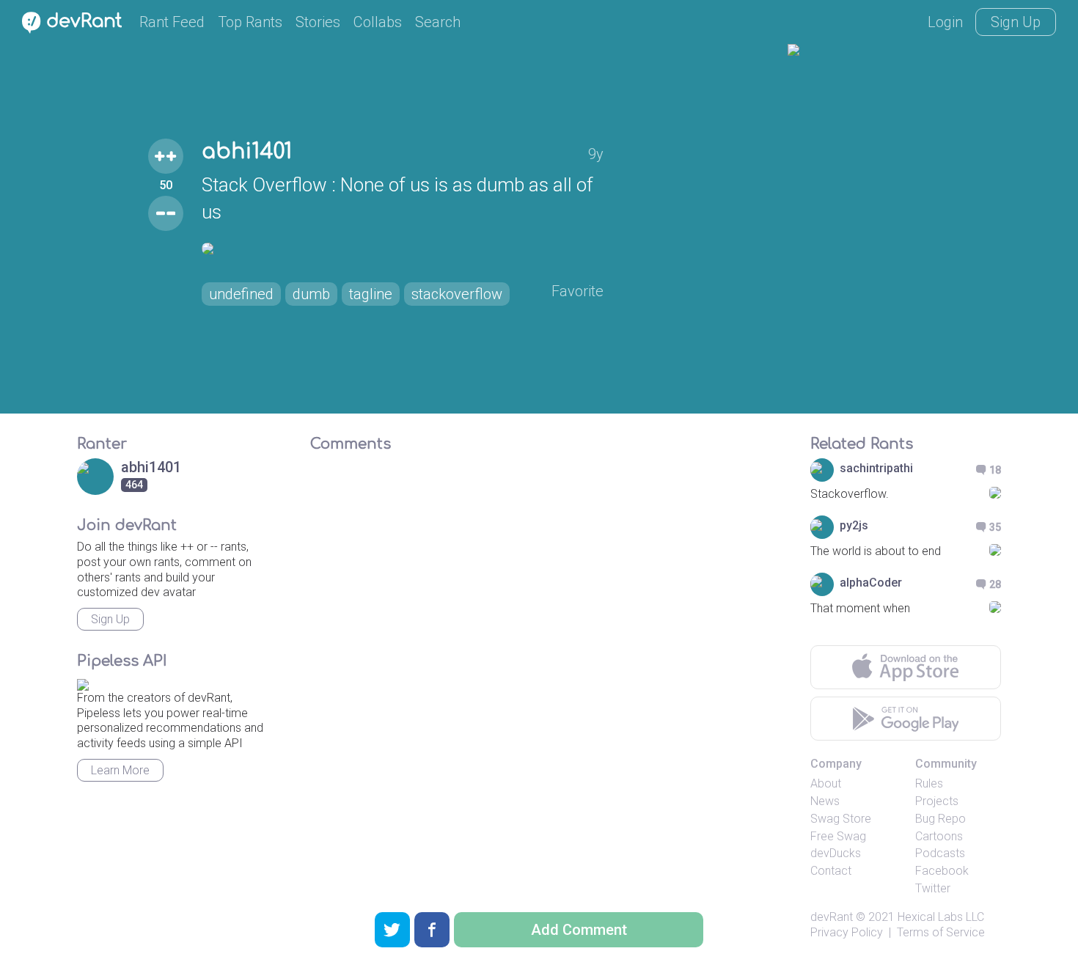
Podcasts (940, 853)
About (825, 783)
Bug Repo (940, 819)
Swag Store (840, 819)
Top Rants (250, 22)
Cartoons (939, 836)
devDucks (835, 853)
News (825, 801)
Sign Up (1016, 22)
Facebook (942, 871)
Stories (318, 22)
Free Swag (838, 836)
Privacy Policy (846, 932)
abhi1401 (247, 152)
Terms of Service (941, 932)
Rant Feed (172, 22)
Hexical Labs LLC (941, 917)
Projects (936, 801)
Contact (830, 871)
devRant (831, 917)
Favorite (577, 291)
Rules (929, 783)
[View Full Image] (403, 248)
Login (945, 22)
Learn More (120, 770)
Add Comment (579, 930)
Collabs (377, 22)
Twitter (932, 888)
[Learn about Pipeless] (83, 682)
